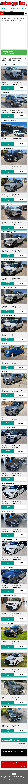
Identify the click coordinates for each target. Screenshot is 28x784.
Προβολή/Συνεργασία (21, 777)
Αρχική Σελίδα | (5, 777)
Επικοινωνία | (12, 777)
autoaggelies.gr (18, 779)
